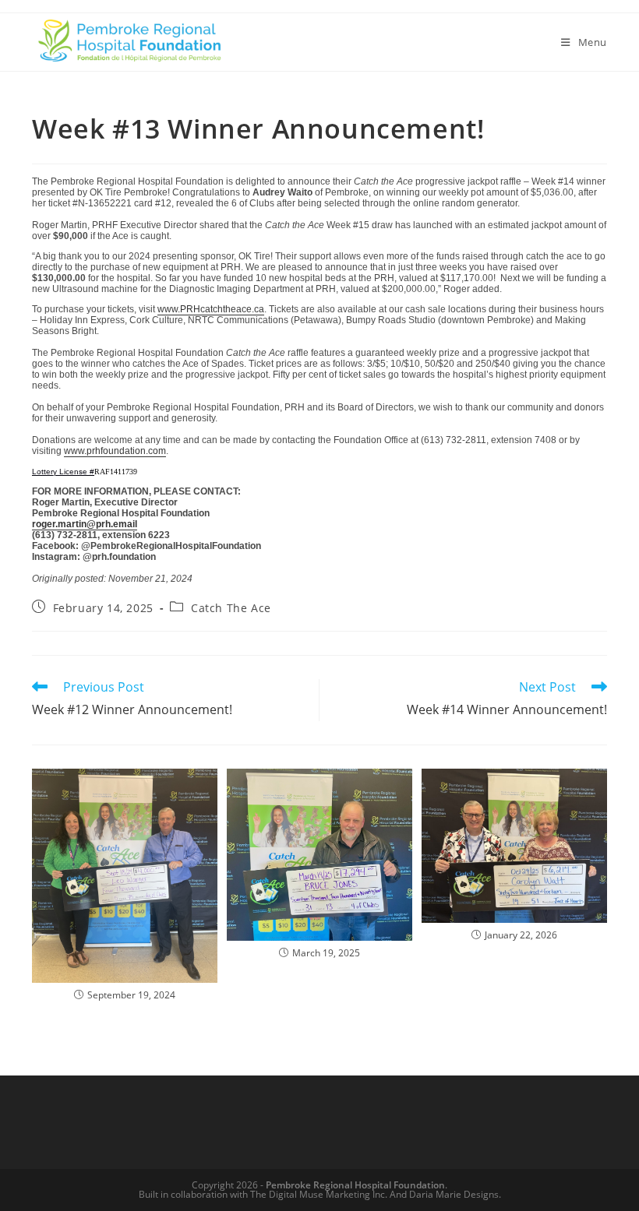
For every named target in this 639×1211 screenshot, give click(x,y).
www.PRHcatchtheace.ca (210, 309)
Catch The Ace (231, 607)
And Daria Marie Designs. (445, 1194)
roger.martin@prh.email (84, 524)
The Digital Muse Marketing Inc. (318, 1194)
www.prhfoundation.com (115, 450)
